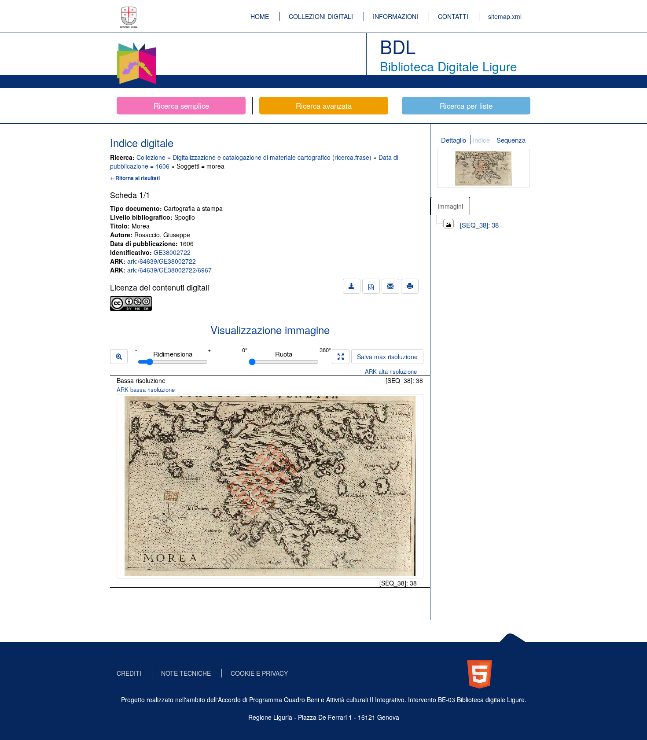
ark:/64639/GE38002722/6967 (169, 269)
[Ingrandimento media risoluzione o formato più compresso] (340, 356)
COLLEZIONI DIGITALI (321, 16)
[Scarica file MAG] (371, 286)
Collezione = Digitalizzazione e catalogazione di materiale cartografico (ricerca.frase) (254, 157)
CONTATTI (453, 16)
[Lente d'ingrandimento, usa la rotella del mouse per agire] (119, 356)
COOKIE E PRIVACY (259, 673)
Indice (481, 139)
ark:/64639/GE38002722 (161, 261)
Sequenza (511, 139)
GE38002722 (172, 252)
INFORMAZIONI (395, 16)
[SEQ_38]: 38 (479, 224)
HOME (259, 16)
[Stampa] (410, 286)
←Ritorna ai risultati (135, 178)
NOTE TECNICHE (186, 673)
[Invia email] (390, 286)
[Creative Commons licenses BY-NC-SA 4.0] (131, 302)
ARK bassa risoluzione (146, 389)
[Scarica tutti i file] (351, 286)
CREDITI (129, 673)
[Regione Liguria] (129, 11)
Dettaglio (453, 139)
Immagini (450, 206)
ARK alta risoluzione (391, 371)
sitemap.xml (505, 16)
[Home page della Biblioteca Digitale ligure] (136, 44)
